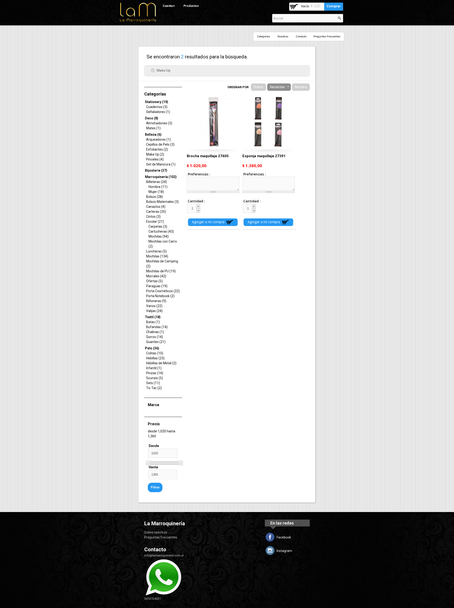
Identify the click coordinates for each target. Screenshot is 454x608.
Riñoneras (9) (156, 301)
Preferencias (198, 174)
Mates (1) (153, 128)
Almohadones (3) (159, 123)
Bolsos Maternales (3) (162, 202)
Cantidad (192, 201)
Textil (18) (153, 317)
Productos (191, 6)
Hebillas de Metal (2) (161, 363)
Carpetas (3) (157, 226)
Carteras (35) (156, 211)
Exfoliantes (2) (157, 149)
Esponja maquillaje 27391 (264, 156)
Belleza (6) (153, 134)
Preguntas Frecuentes (160, 537)
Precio (258, 87)
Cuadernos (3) (156, 107)
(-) (154, 70)
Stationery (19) (156, 102)
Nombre (301, 87)
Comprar (334, 6)
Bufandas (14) (157, 327)
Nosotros (283, 36)
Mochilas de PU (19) (161, 271)
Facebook (284, 537)
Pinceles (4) (155, 159)
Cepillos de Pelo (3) (160, 144)
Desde (154, 446)
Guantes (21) (156, 342)
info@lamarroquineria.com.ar (164, 555)
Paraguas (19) (156, 286)
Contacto (301, 36)
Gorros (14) (154, 337)
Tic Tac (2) (154, 388)
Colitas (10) (154, 353)
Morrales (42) (156, 276)
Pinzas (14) (154, 373)
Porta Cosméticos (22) (163, 291)
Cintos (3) (153, 216)
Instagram (284, 551)
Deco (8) (151, 118)
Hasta (153, 467)
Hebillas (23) (155, 358)
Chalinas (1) (155, 332)
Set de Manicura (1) (160, 164)
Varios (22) (154, 306)
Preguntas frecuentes (327, 36)
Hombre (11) (157, 187)
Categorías (263, 36)
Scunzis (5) (154, 378)
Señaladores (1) (158, 112)
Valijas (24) (154, 311)
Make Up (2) (155, 154)
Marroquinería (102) (161, 177)
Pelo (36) (152, 348)
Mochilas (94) (158, 236)
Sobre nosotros (155, 532)
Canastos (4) (155, 206)
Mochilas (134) (157, 256)
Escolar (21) (155, 221)
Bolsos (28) (154, 197)
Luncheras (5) (156, 251)
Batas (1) (153, 322)
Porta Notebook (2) (160, 296)
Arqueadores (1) (158, 139)
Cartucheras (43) (161, 231)
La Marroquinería (164, 523)
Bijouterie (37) (156, 170)
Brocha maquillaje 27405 (208, 156)
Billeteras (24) (156, 182)
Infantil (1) (154, 368)
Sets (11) (153, 383)
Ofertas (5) (154, 281)
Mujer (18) (156, 192)
